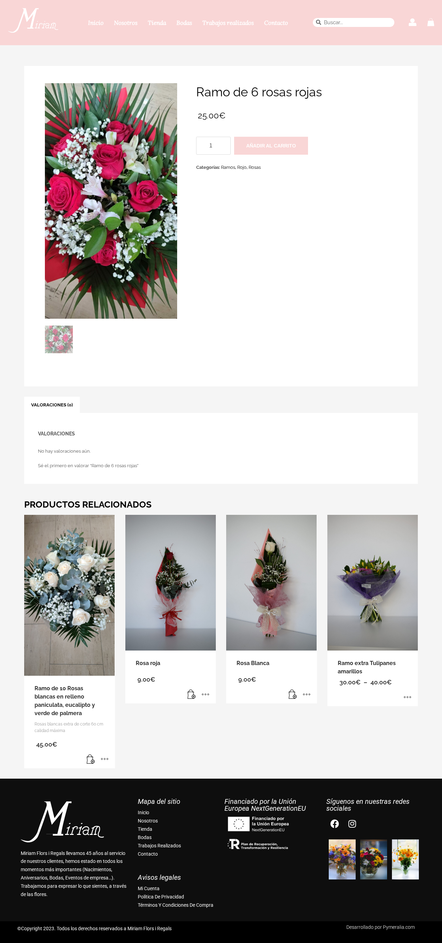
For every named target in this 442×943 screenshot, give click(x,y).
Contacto (276, 23)
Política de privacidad (161, 896)
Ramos (228, 167)
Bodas (184, 23)
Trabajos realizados (228, 23)
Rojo (242, 167)
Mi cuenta (149, 888)
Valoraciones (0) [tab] (52, 404)
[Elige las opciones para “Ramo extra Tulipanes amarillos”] (407, 697)
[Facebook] (335, 824)
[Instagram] (352, 824)
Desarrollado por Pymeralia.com (380, 927)
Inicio (96, 23)
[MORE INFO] (105, 759)
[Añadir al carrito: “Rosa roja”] (192, 694)
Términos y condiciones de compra (175, 905)
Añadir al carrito (271, 145)
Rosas (255, 167)
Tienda (157, 23)
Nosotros (125, 23)
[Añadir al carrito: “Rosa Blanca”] (293, 694)
